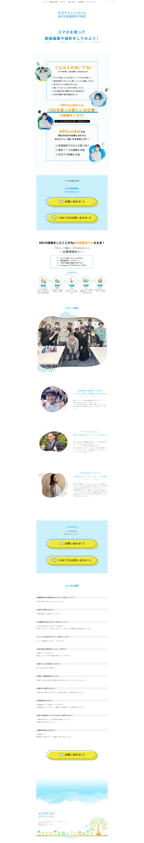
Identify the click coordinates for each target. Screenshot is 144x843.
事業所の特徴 (54, 2)
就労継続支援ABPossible (73, 837)
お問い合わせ (72, 2)
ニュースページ (90, 2)
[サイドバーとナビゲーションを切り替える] (114, 2)
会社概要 (80, 2)
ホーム (45, 2)
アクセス (62, 2)
